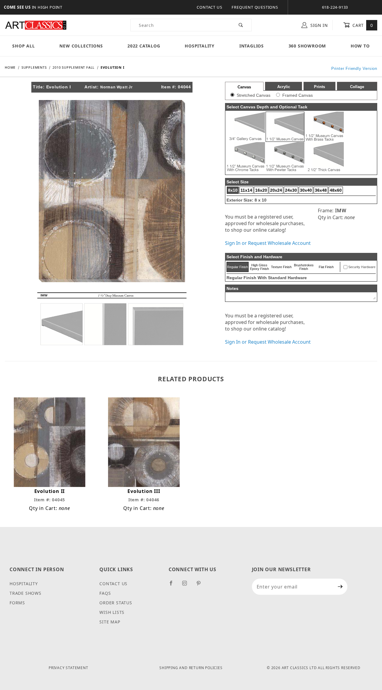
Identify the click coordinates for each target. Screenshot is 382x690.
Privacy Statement (68, 667)
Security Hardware (361, 267)
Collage (357, 86)
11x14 (246, 190)
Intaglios (251, 46)
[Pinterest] (201, 585)
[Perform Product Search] (241, 25)
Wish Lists (111, 612)
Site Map (109, 622)
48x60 (336, 190)
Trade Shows (25, 593)
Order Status (115, 603)
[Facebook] (173, 585)
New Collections (81, 46)
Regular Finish (237, 267)
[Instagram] (187, 585)
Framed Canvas (297, 95)
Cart (362, 25)
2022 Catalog (143, 46)
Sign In (318, 25)
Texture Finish (281, 267)
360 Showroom (307, 46)
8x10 (233, 190)
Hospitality (200, 46)
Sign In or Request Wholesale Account (268, 243)
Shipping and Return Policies (190, 667)
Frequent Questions (255, 7)
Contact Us (209, 7)
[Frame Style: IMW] (112, 318)
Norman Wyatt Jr (116, 87)
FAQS (105, 593)
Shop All (23, 46)
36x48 (321, 190)
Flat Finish (326, 267)
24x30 (291, 190)
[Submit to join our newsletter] (340, 587)
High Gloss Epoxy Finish (259, 267)
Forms (17, 603)
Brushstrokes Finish (304, 267)
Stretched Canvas (253, 95)
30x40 (306, 190)
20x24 (276, 190)
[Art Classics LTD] (36, 24)
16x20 (261, 190)
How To (360, 46)
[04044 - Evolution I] (112, 190)
